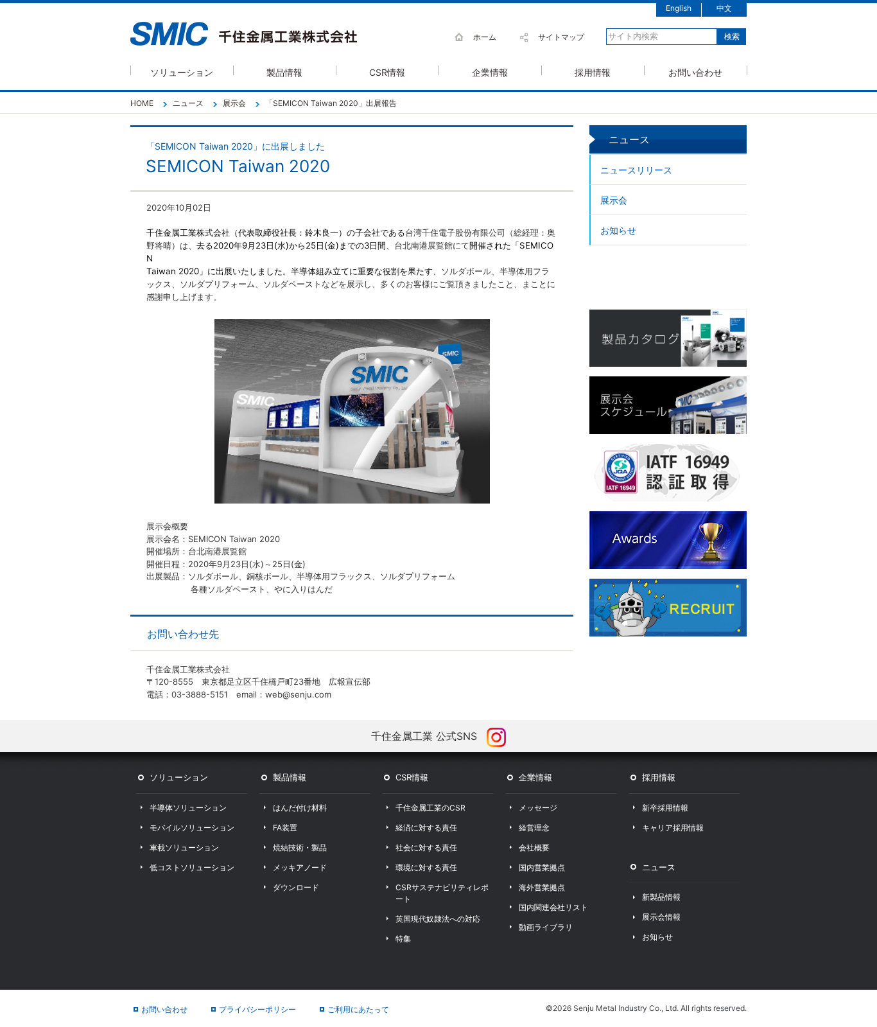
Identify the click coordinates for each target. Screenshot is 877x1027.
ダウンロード (296, 887)
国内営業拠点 (542, 867)
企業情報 (490, 71)
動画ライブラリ (546, 927)
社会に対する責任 (426, 847)
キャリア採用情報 (673, 827)
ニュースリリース (636, 169)
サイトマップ (561, 37)
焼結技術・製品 (300, 847)
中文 (724, 8)
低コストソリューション (192, 867)
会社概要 (534, 847)
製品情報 (284, 71)
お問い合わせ (695, 71)
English (678, 8)
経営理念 (534, 827)
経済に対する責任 (426, 827)
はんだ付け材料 (300, 807)
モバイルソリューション (192, 827)
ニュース (658, 867)
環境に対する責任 (426, 867)
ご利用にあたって (358, 1009)
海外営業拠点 (542, 887)
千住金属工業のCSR (430, 807)
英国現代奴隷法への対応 (437, 919)
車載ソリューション (184, 847)
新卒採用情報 (665, 807)
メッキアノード (300, 867)
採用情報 (593, 71)
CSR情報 (387, 71)
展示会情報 (661, 917)
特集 (403, 939)
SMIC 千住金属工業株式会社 (243, 34)
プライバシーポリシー (257, 1009)
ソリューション (181, 71)
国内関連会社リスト (553, 907)
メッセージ (538, 807)
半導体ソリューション (188, 807)
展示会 (613, 200)
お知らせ (618, 230)
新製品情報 (661, 897)
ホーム (484, 37)
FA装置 (285, 827)
